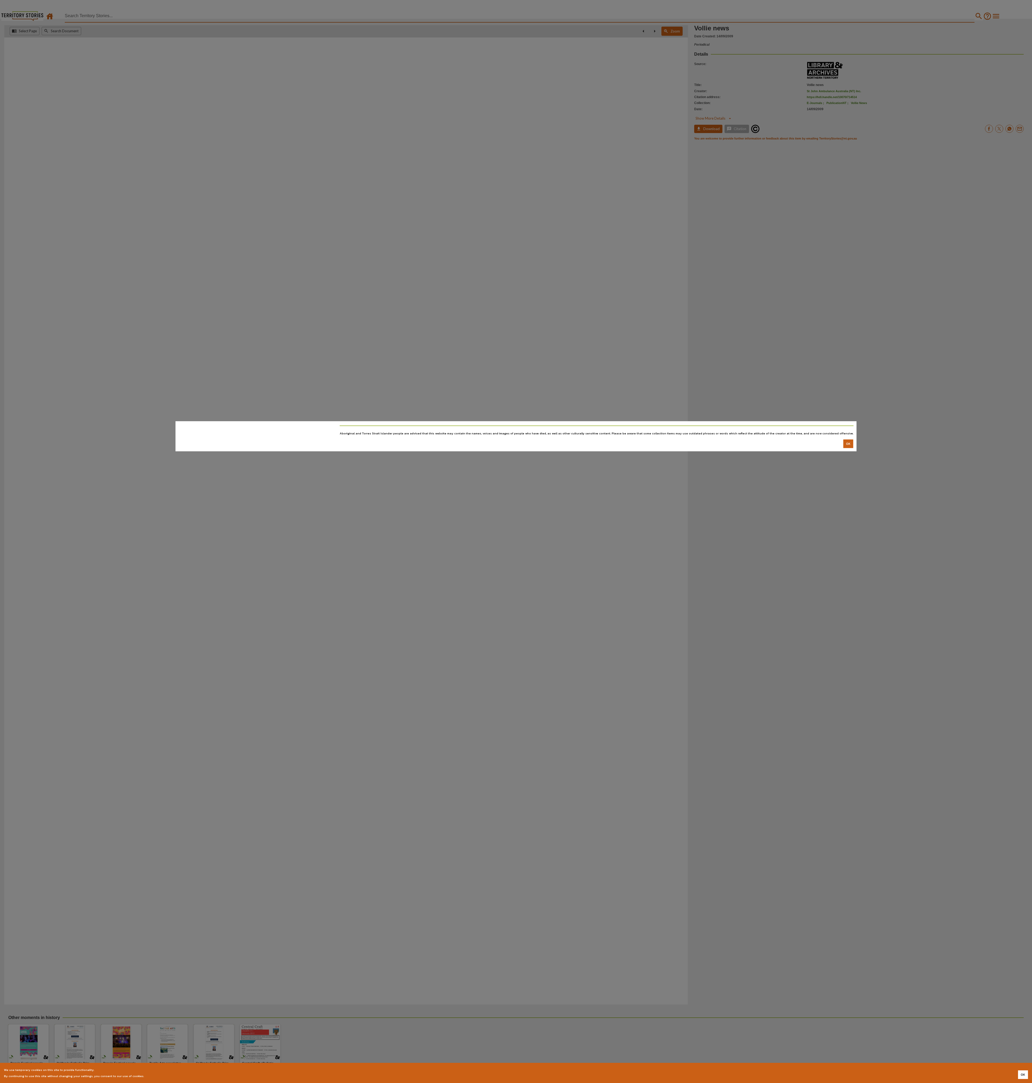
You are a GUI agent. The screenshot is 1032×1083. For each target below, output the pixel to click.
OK (848, 443)
